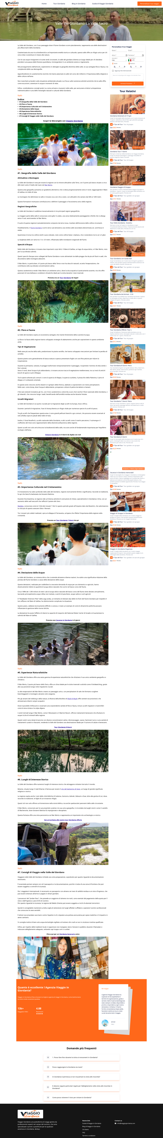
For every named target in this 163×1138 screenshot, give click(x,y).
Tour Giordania (65, 278)
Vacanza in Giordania (64, 620)
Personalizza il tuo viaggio (149, 4)
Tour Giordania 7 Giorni (65, 520)
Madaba (20, 506)
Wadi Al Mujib (72, 699)
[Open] (126, 60)
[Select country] (129, 60)
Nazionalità (115, 58)
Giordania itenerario (67, 934)
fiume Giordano (36, 228)
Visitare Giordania (52, 435)
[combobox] (117, 60)
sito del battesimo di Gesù (70, 789)
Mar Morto (48, 185)
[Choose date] (126, 55)
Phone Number (132, 58)
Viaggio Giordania (74, 120)
